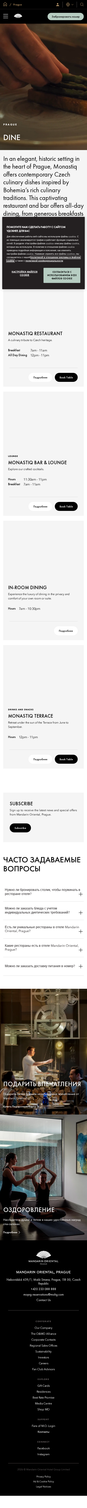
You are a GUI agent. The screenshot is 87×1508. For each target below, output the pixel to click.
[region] (43, 253)
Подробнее (40, 377)
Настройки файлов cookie (24, 273)
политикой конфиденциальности (44, 261)
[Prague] (18, 16)
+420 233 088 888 (43, 1289)
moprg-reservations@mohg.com (43, 1294)
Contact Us (43, 1300)
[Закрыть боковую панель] (5, 16)
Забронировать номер (66, 16)
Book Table (66, 377)
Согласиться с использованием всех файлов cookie (62, 275)
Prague (17, 4)
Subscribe (20, 828)
